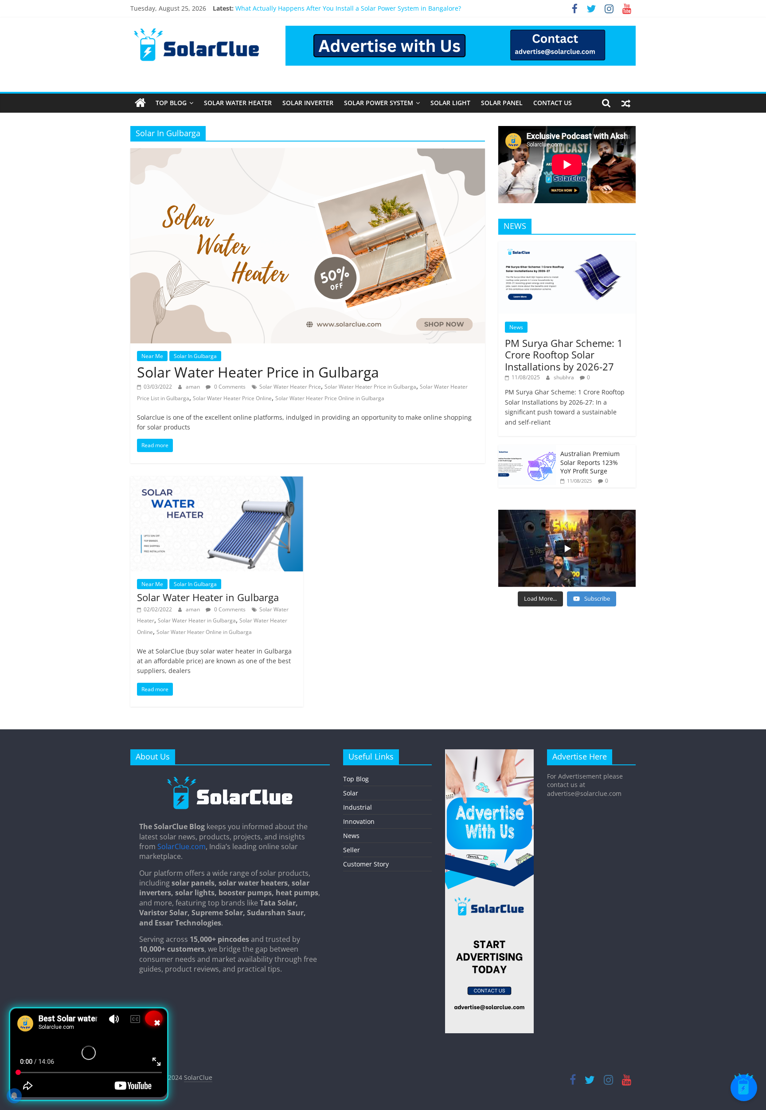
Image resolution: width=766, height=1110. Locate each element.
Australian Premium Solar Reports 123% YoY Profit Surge (590, 462)
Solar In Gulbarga (195, 356)
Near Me (152, 356)
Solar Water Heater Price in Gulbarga (258, 372)
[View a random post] (626, 103)
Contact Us (552, 102)
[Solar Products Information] (140, 103)
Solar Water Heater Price (290, 386)
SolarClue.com (181, 846)
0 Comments (229, 386)
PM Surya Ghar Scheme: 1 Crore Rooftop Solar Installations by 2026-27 (564, 354)
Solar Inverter (307, 102)
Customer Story (366, 864)
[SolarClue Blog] (230, 779)
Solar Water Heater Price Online (232, 398)
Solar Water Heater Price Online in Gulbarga (329, 398)
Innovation (359, 821)
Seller (351, 850)
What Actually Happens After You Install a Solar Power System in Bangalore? (348, 8)
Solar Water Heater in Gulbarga (208, 597)
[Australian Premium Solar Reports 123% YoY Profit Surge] (527, 449)
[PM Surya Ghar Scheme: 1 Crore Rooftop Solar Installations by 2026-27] (567, 246)
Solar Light (450, 102)
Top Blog (171, 102)
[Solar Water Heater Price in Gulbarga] (307, 153)
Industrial (357, 807)
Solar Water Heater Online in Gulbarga (204, 632)
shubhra (564, 377)
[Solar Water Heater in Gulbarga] (216, 482)
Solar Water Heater (238, 102)
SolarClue (198, 1077)
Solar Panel (502, 102)
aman (193, 386)
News (516, 327)
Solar (350, 793)
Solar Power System (378, 102)
